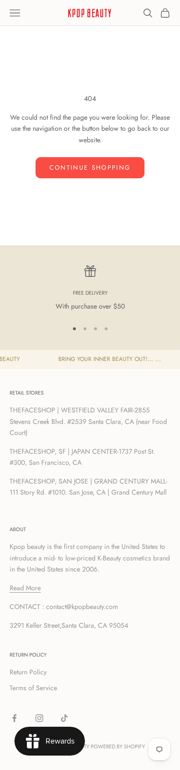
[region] (90, 288)
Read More (25, 588)
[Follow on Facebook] (14, 718)
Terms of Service (33, 688)
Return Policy (28, 672)
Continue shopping (90, 167)
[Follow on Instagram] (39, 718)
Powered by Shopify (118, 746)
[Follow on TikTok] (64, 718)
